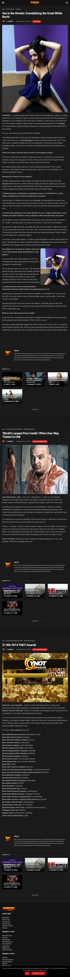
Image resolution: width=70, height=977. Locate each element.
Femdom (4, 963)
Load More (35, 409)
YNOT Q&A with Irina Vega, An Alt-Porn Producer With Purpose (12, 397)
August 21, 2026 (57, 596)
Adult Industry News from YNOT (15, 429)
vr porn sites (5, 946)
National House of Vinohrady (12, 711)
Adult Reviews (6, 939)
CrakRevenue (6, 948)
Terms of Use (6, 919)
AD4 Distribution (26, 140)
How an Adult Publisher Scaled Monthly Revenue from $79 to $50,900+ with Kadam (34, 592)
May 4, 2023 (55, 384)
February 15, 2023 (12, 401)
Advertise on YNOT (7, 926)
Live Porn (4, 937)
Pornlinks (4, 957)
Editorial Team (6, 924)
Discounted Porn (7, 943)
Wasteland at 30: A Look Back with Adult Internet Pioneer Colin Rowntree (34, 380)
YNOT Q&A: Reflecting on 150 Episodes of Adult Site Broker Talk (57, 380)
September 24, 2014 (23, 21)
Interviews (18, 9)
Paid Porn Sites (6, 966)
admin (10, 21)
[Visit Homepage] (35, 3)
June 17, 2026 (10, 384)
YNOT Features (10, 9)
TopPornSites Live (7, 941)
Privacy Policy (6, 922)
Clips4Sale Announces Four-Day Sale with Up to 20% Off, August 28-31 (12, 592)
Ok (27, 973)
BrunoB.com (6, 184)
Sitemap (4, 928)
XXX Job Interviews (7, 959)
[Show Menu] (3, 2)
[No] (68, 971)
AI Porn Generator (7, 950)
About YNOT (5, 917)
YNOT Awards (15, 730)
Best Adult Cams (7, 935)
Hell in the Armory (8, 539)
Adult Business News (29, 429)
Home (3, 9)
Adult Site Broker (7, 961)
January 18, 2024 (34, 384)
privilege (62, 123)
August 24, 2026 (11, 596)
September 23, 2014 (23, 649)
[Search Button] (67, 2)
